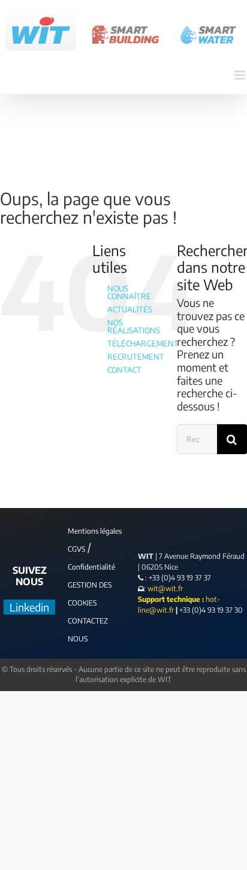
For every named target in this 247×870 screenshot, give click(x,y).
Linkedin (29, 607)
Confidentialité (91, 566)
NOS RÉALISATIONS (133, 326)
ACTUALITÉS (129, 309)
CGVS (76, 548)
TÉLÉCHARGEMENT (143, 343)
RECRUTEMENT (135, 356)
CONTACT (124, 370)
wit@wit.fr (164, 588)
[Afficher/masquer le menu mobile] (240, 75)
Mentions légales (95, 531)
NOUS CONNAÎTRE (129, 292)
